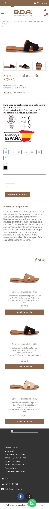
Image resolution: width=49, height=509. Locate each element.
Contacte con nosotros (15, 471)
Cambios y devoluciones (15, 458)
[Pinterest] (44, 260)
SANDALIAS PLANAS (18, 88)
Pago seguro (10, 468)
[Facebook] (35, 260)
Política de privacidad (14, 465)
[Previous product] (2, 26)
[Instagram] (28, 496)
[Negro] (5, 168)
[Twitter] (40, 260)
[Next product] (3, 26)
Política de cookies (13, 461)
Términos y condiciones (15, 454)
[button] (6, 46)
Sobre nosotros (12, 447)
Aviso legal (9, 451)
